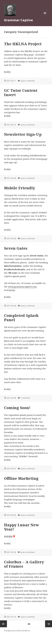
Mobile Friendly (19, 187)
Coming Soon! (17, 407)
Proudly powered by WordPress (17, 630)
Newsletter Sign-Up (23, 134)
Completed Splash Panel (21, 317)
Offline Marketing (21, 478)
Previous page (3, 623)
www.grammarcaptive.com (22, 286)
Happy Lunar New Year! (21, 527)
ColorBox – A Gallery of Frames (24, 564)
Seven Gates (15, 248)
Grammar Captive (18, 20)
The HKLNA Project (23, 43)
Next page (48, 623)
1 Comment (25, 398)
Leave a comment (27, 81)
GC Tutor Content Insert (20, 92)
